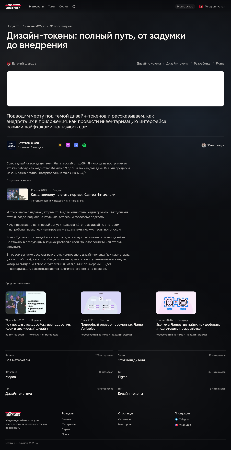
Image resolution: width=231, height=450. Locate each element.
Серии (63, 6)
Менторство (185, 6)
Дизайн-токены (177, 63)
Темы (51, 6)
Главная (67, 419)
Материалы (36, 6)
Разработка (202, 63)
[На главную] (13, 6)
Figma (220, 63)
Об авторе (124, 419)
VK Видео (185, 425)
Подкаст (13, 26)
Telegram (184, 419)
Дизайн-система (149, 63)
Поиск (66, 434)
